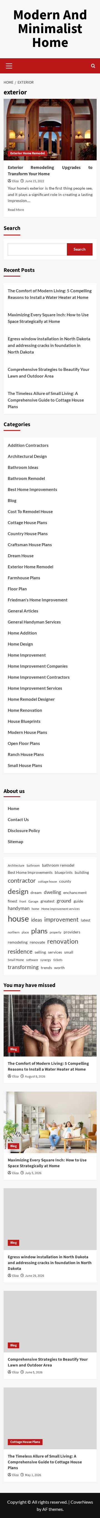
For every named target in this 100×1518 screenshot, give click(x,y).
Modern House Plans (27, 732)
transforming (23, 967)
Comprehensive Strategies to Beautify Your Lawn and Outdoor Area (48, 372)
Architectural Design (27, 456)
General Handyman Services (34, 621)
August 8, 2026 (35, 1076)
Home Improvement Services (35, 688)
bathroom (33, 865)
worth (59, 967)
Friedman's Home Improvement (38, 599)
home (35, 909)
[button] (9, 65)
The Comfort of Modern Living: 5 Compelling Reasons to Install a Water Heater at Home (50, 294)
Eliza (15, 181)
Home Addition (22, 632)
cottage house (47, 881)
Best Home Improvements (32, 489)
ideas (36, 920)
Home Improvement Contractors (39, 677)
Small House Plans (25, 765)
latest (85, 920)
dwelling (52, 892)
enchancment (75, 892)
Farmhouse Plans (24, 577)
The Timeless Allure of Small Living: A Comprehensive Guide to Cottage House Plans (46, 400)
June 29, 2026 (34, 1275)
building (82, 872)
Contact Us (18, 819)
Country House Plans (28, 533)
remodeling (18, 942)
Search (12, 228)
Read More (16, 210)
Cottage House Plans (27, 522)
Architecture (16, 865)
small (68, 952)
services (55, 952)
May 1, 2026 (33, 1475)
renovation (62, 941)
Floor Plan (17, 588)
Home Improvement (27, 654)
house (18, 918)
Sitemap (15, 841)
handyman (18, 908)
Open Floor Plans (24, 743)
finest (12, 901)
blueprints (63, 872)
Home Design (20, 643)
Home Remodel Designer (31, 699)
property (55, 932)
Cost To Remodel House (30, 511)
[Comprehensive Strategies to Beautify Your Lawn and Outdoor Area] (50, 1321)
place (25, 932)
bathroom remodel (58, 865)
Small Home (16, 960)
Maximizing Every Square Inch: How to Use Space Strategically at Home (48, 318)
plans (39, 931)
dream (36, 892)
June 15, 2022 (34, 181)
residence (20, 951)
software (32, 960)
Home (13, 808)
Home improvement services (60, 909)
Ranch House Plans (26, 754)
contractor (22, 880)
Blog (12, 500)
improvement (61, 919)
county (65, 881)
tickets (57, 960)
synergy (45, 960)
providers (72, 932)
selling (40, 952)
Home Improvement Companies (38, 666)
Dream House (21, 555)
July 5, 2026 (33, 1173)
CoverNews (82, 1501)
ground (64, 901)
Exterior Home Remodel (27, 153)
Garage (33, 901)
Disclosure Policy (24, 830)
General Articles (23, 610)
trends (46, 967)
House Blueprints (24, 721)
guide (78, 901)
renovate (37, 942)
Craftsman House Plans (30, 544)
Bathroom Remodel (26, 478)
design (18, 891)
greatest (47, 901)
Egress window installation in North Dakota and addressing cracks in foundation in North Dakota (49, 345)
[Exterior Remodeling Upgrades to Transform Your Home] (50, 129)
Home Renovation (25, 710)
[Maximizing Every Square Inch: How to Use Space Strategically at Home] (50, 1122)
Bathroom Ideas (23, 467)
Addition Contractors (28, 445)
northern (13, 932)
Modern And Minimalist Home (50, 28)
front (22, 901)
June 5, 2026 (33, 1372)
